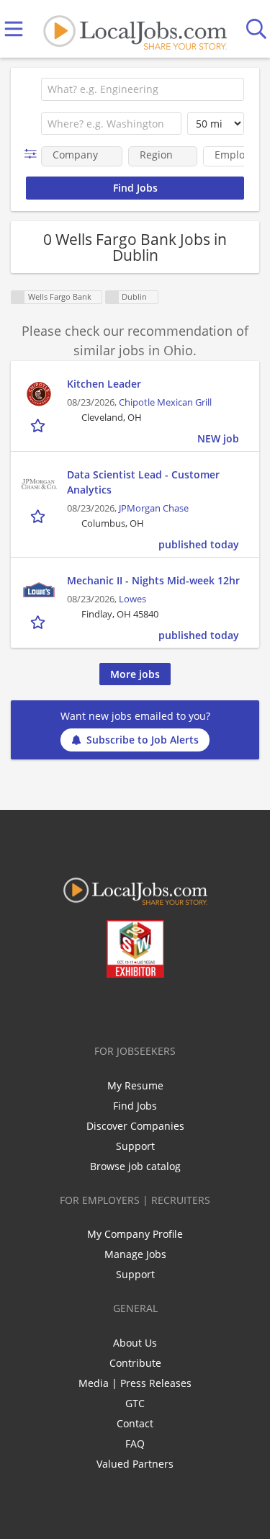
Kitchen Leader (104, 384)
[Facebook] (78, 1008)
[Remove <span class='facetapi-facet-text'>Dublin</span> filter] (112, 297)
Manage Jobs (135, 1254)
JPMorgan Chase (154, 508)
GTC (135, 1403)
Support (135, 1146)
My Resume (135, 1085)
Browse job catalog (135, 1166)
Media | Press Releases (135, 1383)
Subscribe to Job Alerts (142, 739)
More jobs (135, 674)
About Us (135, 1343)
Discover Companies (135, 1126)
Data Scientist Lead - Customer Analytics (143, 482)
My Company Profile (135, 1234)
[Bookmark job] (39, 425)
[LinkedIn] (125, 1008)
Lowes (132, 599)
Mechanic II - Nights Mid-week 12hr (153, 580)
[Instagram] (173, 1008)
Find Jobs (135, 1105)
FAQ (135, 1443)
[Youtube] (149, 1008)
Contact (135, 1423)
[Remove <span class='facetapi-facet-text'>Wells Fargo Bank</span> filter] (18, 297)
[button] (33, 153)
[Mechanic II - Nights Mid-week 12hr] (39, 591)
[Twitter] (101, 1008)
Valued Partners (135, 1464)
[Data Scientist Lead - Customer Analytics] (39, 485)
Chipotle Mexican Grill (165, 402)
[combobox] (142, 89)
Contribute (135, 1363)
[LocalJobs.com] (134, 29)
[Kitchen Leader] (39, 394)
